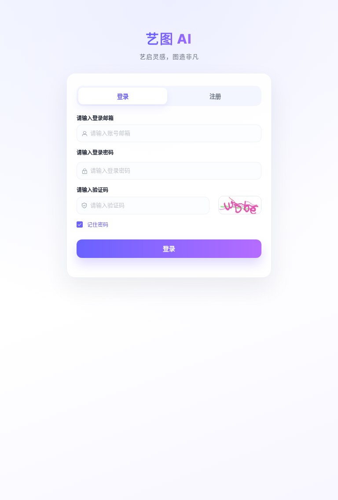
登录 (123, 96)
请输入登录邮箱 (95, 118)
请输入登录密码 (95, 152)
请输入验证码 (92, 190)
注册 (215, 96)
